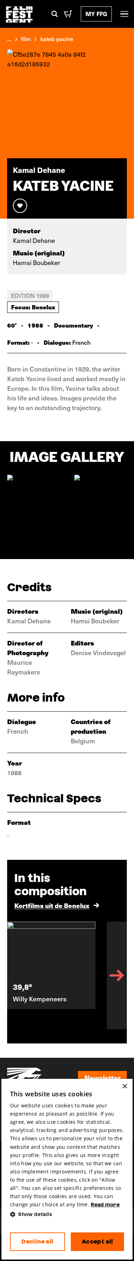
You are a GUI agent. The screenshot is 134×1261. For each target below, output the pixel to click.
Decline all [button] (37, 1241)
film (26, 39)
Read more (105, 1204)
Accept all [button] (97, 1241)
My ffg (96, 14)
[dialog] (67, 1169)
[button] (67, 1214)
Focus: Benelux (33, 307)
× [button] (124, 1086)
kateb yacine (56, 39)
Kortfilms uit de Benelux (51, 905)
